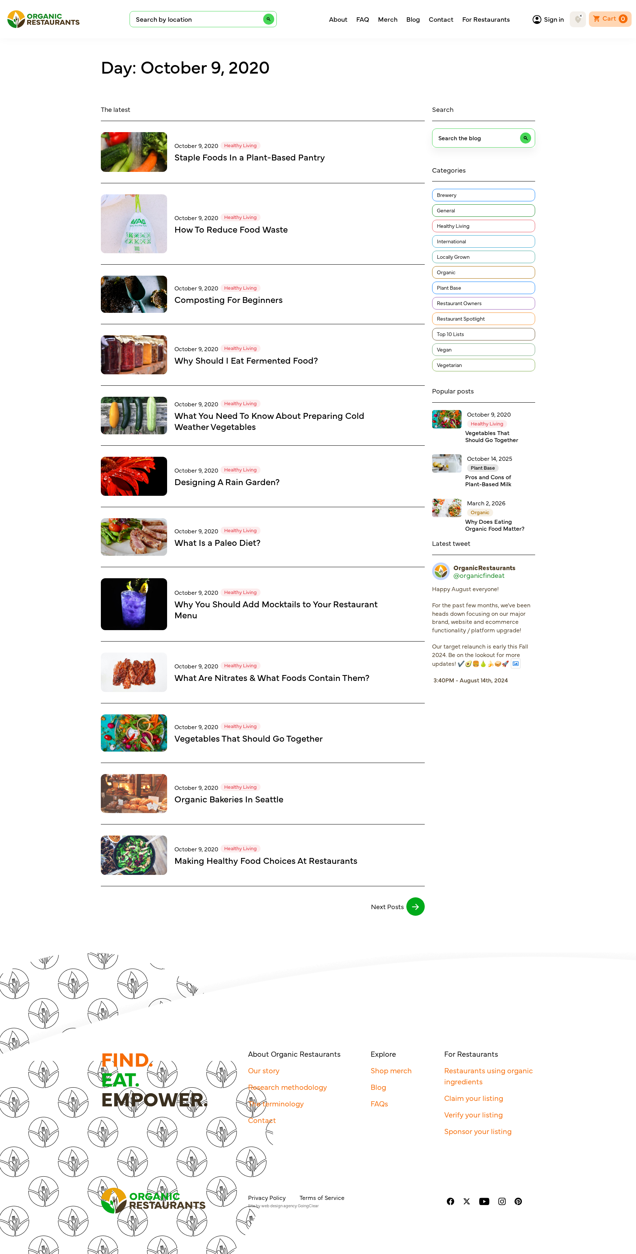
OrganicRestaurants (484, 568)
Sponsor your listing (478, 1131)
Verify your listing (473, 1114)
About (338, 19)
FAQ (362, 19)
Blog (413, 19)
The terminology (276, 1103)
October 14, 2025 (489, 458)
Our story (263, 1070)
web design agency (279, 1205)
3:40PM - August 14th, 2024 (471, 680)
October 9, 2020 (196, 145)
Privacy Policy (267, 1197)
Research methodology (287, 1087)
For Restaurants (486, 19)
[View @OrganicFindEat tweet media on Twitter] (515, 663)
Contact (441, 19)
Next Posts (387, 906)
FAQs (379, 1103)
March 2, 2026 (486, 503)
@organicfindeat (479, 575)
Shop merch (391, 1070)
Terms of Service (322, 1197)
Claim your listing (473, 1098)
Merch (388, 19)
